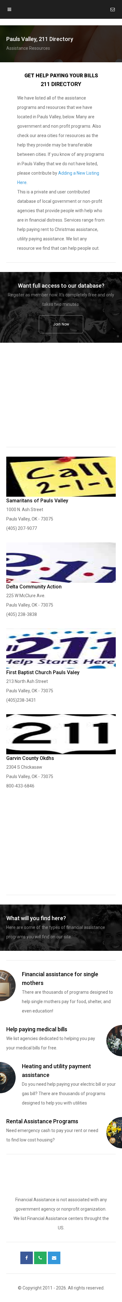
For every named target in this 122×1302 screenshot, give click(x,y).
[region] (61, 399)
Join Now (61, 324)
